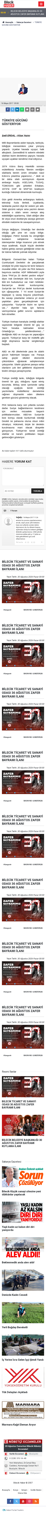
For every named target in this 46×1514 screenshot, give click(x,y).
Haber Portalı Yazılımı (15, 1510)
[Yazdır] (32, 109)
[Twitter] (12, 109)
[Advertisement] (23, 53)
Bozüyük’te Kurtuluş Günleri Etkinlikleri (27, 12)
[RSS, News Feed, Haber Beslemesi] (36, 1501)
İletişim (24, 1490)
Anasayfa (9, 22)
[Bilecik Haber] (9, 4)
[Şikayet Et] (42, 542)
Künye (15, 1490)
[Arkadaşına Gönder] (27, 109)
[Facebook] (8, 109)
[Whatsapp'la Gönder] (22, 109)
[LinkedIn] (17, 109)
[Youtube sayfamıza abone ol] (23, 1501)
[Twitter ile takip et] (16, 1501)
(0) (28, 542)
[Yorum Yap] (38, 109)
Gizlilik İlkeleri (36, 1490)
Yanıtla (20, 542)
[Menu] (41, 4)
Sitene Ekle (22, 1493)
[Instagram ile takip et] (29, 1501)
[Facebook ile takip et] (10, 1501)
